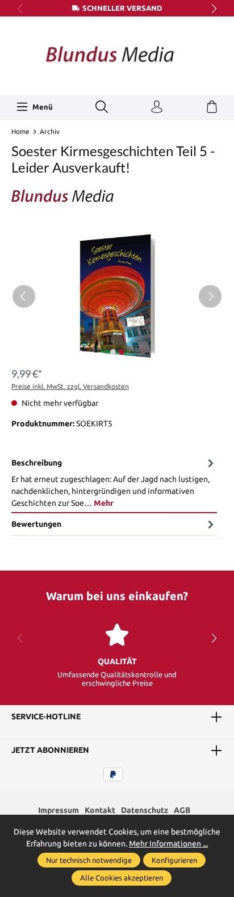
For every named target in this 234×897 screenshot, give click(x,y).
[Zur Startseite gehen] (117, 54)
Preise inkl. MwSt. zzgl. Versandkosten (70, 386)
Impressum (58, 810)
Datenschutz (144, 810)
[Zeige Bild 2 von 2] (121, 352)
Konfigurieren (174, 860)
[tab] (114, 483)
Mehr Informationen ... (168, 843)
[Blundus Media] (117, 196)
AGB (182, 810)
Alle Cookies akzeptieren (121, 878)
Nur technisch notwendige (89, 860)
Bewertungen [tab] (36, 524)
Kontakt (100, 810)
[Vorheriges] (23, 296)
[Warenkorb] (212, 107)
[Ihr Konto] (157, 107)
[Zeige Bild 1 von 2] (112, 352)
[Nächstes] (210, 296)
